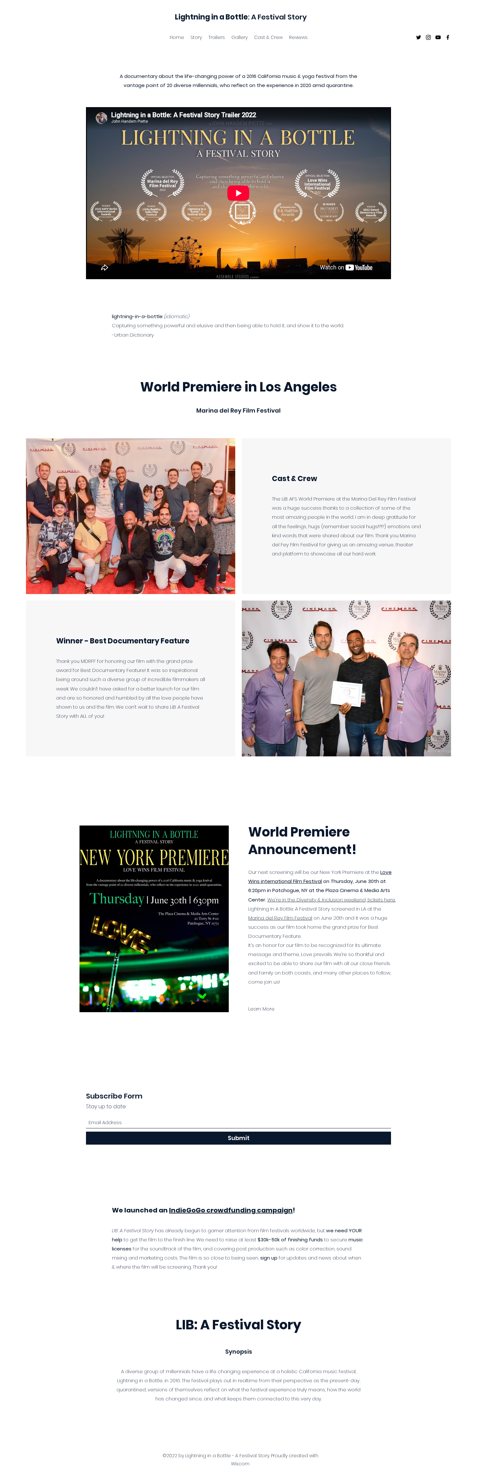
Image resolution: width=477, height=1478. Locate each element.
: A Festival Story (241, 17)
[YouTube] (438, 37)
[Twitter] (418, 37)
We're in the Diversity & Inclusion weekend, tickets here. (331, 899)
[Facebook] (448, 37)
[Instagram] (428, 37)
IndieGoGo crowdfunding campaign (231, 1210)
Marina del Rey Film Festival (280, 917)
